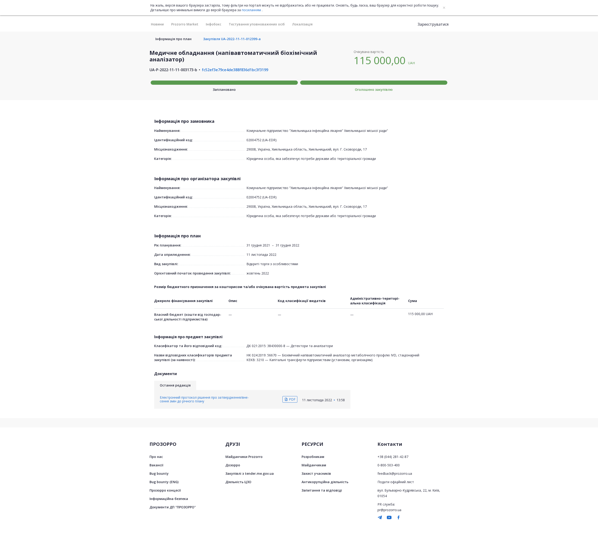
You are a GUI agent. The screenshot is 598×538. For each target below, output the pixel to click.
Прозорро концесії (165, 490)
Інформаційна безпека (169, 498)
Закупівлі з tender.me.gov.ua (249, 473)
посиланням (251, 10)
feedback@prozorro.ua (394, 473)
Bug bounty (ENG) (164, 482)
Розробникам (313, 456)
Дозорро (232, 465)
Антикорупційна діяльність (325, 482)
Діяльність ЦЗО (238, 482)
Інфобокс (213, 24)
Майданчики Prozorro (244, 456)
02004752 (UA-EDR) (261, 140)
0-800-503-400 (388, 465)
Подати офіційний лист (395, 482)
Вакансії (156, 465)
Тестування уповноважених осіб (257, 24)
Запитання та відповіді (322, 490)
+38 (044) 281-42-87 (392, 456)
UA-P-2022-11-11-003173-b (173, 69)
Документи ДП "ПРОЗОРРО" (173, 507)
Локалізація (302, 24)
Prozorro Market (184, 24)
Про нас (156, 456)
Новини (157, 24)
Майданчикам (314, 465)
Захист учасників (316, 473)
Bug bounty (159, 473)
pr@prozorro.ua (389, 510)
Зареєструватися (433, 24)
